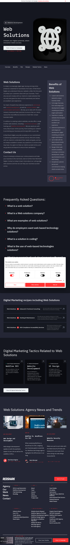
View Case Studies (43, 540)
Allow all (55, 284)
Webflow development (18, 126)
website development (12, 107)
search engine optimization (11, 110)
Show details (59, 280)
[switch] (27, 275)
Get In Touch (60, 479)
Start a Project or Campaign (14, 48)
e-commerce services (30, 124)
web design (36, 105)
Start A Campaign (60, 540)
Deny (15, 284)
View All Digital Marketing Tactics (15, 390)
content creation (31, 107)
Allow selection (35, 284)
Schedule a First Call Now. (43, 1)
